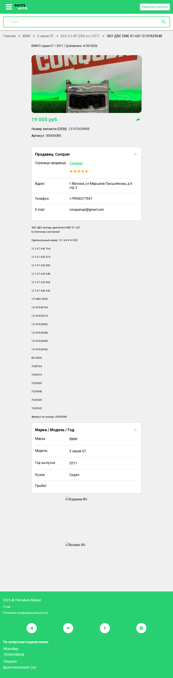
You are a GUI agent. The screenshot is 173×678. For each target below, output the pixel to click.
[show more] (9, 7)
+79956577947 (80, 199)
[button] (86, 154)
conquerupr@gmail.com (86, 210)
